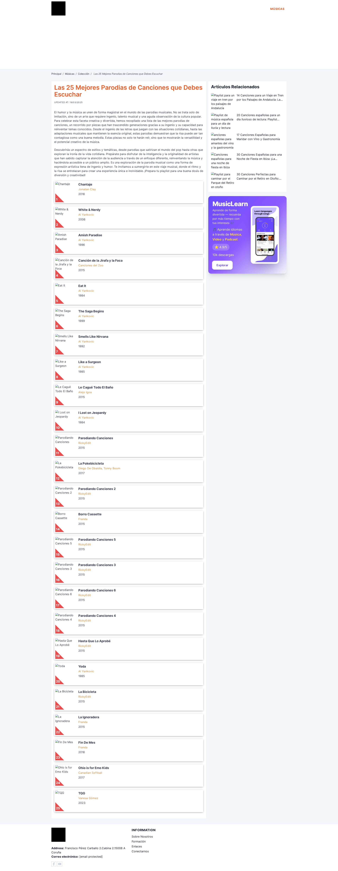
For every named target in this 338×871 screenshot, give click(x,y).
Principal (56, 73)
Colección (83, 73)
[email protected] (91, 856)
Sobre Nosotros (142, 836)
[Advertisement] (169, 42)
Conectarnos (140, 851)
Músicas (277, 9)
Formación (139, 841)
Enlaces (137, 846)
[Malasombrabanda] (53, 863)
